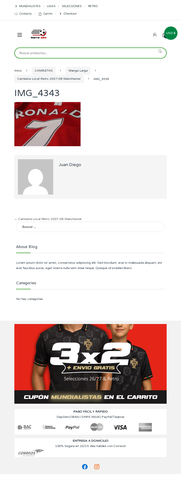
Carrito (48, 13)
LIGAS (51, 6)
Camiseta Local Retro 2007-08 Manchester (49, 79)
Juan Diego (70, 164)
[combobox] (84, 53)
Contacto (25, 13)
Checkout (70, 13)
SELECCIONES (71, 6)
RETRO (93, 6)
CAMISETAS (44, 70)
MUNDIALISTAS (30, 6)
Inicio (18, 70)
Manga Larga (78, 70)
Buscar (160, 53)
